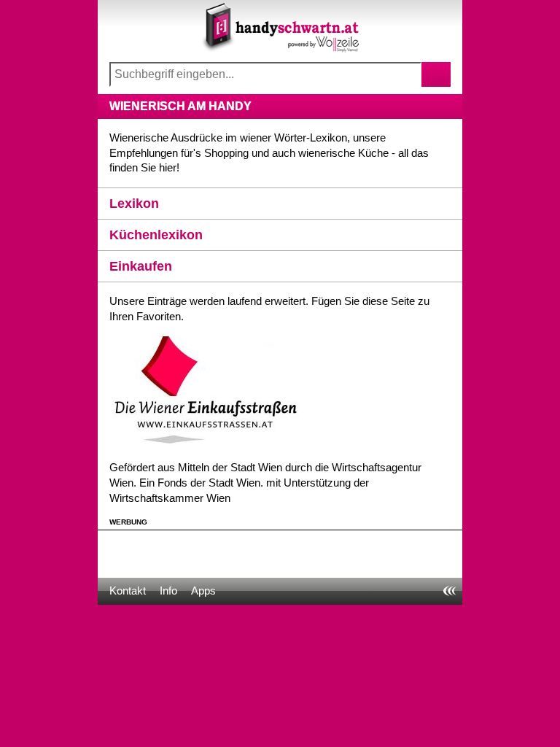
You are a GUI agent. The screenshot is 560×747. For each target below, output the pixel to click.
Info (168, 590)
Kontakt (127, 590)
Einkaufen (140, 266)
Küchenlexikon (156, 235)
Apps (203, 590)
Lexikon (134, 203)
